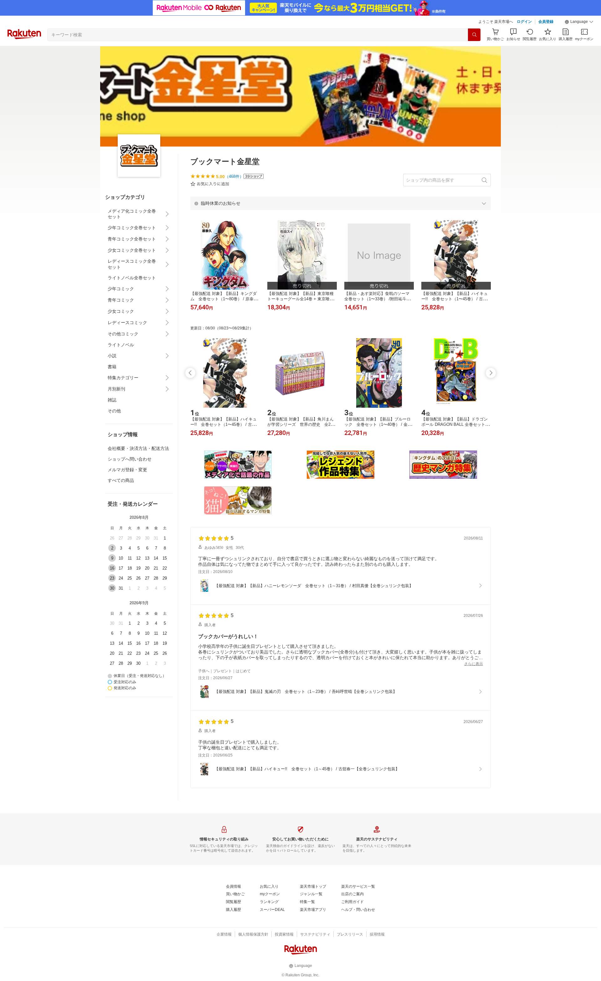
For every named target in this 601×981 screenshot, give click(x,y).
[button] (579, 22)
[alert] (340, 203)
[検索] (474, 34)
